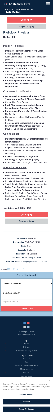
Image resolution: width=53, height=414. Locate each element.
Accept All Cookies (26, 409)
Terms (26, 343)
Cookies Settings (26, 394)
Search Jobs (20, 10)
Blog (26, 362)
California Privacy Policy (26, 350)
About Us (26, 358)
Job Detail (30, 10)
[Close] (50, 380)
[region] (26, 395)
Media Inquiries (26, 369)
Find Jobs (27, 308)
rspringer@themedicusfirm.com (34, 261)
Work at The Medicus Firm (26, 365)
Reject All (26, 402)
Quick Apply (26, 20)
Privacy (26, 347)
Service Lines (26, 376)
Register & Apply (26, 27)
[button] (22, 270)
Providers (9, 10)
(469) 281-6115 (34, 258)
